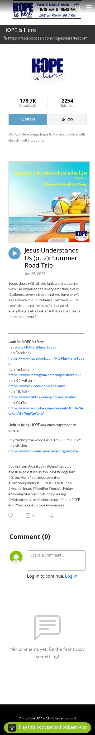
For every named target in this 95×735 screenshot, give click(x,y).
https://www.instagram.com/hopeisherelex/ (44, 375)
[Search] (78, 7)
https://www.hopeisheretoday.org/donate (43, 451)
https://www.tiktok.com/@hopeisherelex (42, 397)
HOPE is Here (19, 29)
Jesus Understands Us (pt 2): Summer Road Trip (52, 257)
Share (30, 119)
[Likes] (11, 515)
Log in (71, 576)
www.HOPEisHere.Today (35, 347)
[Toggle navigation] (89, 7)
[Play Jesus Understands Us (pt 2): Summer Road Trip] (14, 253)
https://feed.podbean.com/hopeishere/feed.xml (48, 38)
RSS (69, 119)
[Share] (52, 515)
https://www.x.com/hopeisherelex (36, 386)
